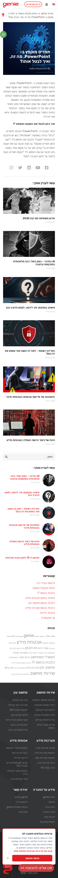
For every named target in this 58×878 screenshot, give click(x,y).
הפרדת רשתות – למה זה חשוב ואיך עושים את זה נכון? (23, 510)
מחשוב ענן (47, 667)
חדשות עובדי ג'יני (45, 583)
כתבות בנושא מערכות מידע (40, 608)
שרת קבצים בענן (18, 674)
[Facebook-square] (46, 167)
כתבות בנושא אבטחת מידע (40, 598)
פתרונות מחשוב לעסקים (43, 699)
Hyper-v (42, 636)
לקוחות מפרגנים (47, 821)
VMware (52, 643)
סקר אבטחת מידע (19, 778)
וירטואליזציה (14, 657)
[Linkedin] (29, 167)
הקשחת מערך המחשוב (17, 747)
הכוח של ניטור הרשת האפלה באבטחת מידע (24, 543)
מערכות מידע (32, 667)
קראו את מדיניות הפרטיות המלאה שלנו (33, 850)
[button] (3, 15)
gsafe (37, 636)
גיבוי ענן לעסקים (20, 699)
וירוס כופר (24, 657)
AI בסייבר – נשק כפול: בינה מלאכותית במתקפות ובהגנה (24, 477)
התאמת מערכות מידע (44, 752)
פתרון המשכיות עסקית (44, 714)
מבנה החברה (49, 811)
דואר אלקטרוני (42, 653)
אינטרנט (52, 648)
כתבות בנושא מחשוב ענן (41, 603)
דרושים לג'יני (22, 801)
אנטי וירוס (43, 648)
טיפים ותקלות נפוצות (27, 13)
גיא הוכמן (31, 648)
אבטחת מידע (29, 642)
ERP (13, 636)
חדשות (51, 801)
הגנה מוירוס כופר (19, 752)
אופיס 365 (12, 643)
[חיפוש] (6, 457)
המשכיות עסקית (21, 652)
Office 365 (50, 636)
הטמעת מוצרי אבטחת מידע (17, 772)
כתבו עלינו (50, 806)
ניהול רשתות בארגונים (45, 704)
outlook (45, 643)
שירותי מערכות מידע (45, 747)
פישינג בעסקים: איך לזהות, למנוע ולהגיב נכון (21, 494)
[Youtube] (37, 167)
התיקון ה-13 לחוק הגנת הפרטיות (22, 557)
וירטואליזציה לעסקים (45, 709)
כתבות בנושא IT (46, 593)
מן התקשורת (48, 617)
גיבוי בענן (21, 648)
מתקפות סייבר (19, 668)
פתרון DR (9, 667)
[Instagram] (11, 167)
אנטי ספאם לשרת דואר (16, 719)
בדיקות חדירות (21, 757)
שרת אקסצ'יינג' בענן (18, 729)
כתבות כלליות (47, 612)
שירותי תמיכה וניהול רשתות (46, 726)
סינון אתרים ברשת (19, 724)
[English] (54, 4)
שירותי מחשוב (47, 13)
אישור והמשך (32, 858)
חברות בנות (49, 816)
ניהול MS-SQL (48, 767)
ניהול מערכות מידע (46, 762)
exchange (19, 636)
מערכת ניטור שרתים (18, 704)
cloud (9, 636)
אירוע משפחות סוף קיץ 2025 (39, 218)
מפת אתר (23, 811)
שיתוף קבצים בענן (19, 714)
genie (29, 635)
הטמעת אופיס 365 (18, 709)
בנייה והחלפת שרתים (45, 719)
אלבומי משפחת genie (17, 806)
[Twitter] (20, 167)
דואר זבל (33, 653)
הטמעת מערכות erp (45, 757)
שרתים (26, 674)
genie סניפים (21, 797)
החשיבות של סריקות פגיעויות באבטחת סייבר (24, 526)
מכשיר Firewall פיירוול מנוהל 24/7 (17, 764)
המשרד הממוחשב (42, 657)
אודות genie (49, 797)
